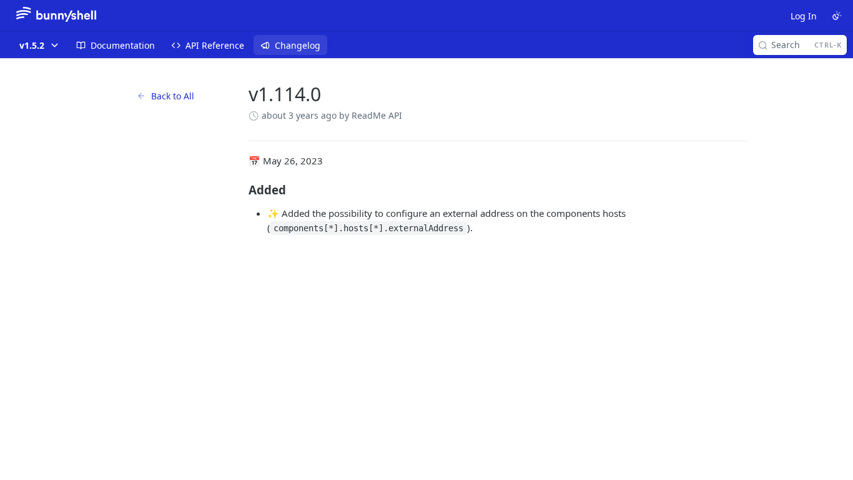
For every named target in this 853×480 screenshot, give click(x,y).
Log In (804, 16)
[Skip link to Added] (240, 190)
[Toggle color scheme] (837, 16)
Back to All (172, 96)
